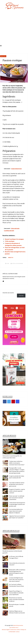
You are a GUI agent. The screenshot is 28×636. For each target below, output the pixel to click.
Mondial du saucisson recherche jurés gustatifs (12, 552)
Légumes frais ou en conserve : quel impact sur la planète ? (17, 516)
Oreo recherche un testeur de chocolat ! (17, 564)
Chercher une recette (8, 292)
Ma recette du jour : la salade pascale (16, 605)
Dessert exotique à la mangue (14, 239)
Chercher (21, 295)
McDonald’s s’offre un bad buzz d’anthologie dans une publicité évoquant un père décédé (17, 572)
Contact (17, 631)
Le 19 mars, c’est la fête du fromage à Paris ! (16, 557)
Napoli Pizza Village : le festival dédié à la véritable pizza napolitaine (16, 592)
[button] (1, 45)
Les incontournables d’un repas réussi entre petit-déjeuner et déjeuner (16, 511)
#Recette (10, 257)
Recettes (3, 56)
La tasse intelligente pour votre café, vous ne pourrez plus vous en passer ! (16, 579)
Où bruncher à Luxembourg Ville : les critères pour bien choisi (12, 456)
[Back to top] (26, 634)
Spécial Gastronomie (17, 263)
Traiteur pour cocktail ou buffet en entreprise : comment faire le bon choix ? (16, 463)
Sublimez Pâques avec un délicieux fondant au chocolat (17, 612)
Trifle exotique (9, 241)
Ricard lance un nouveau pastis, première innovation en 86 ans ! (16, 599)
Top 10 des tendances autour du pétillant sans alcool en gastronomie (16, 484)
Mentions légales (6, 629)
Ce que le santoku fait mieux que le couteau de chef (16, 476)
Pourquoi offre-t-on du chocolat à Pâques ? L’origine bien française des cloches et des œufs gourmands (16, 470)
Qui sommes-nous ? (14, 627)
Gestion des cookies (15, 629)
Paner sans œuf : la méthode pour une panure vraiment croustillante (16, 497)
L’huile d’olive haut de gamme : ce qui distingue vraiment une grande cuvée (17, 504)
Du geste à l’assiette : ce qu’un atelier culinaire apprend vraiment (17, 491)
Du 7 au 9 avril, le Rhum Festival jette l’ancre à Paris (16, 585)
